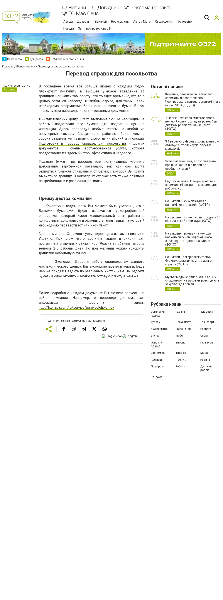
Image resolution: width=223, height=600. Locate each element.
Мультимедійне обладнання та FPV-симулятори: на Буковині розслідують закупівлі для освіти (192, 280)
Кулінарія (157, 359)
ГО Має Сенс (83, 14)
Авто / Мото (142, 21)
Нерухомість (120, 21)
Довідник (108, 8)
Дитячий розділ (206, 368)
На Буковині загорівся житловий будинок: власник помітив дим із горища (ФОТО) (188, 260)
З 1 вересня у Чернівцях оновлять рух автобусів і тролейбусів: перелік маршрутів (192, 145)
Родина (205, 359)
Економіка (158, 352)
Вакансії (101, 21)
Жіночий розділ (156, 344)
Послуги (181, 359)
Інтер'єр (181, 352)
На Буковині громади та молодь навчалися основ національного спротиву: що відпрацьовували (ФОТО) (188, 239)
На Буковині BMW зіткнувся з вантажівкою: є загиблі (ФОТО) (187, 202)
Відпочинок (183, 328)
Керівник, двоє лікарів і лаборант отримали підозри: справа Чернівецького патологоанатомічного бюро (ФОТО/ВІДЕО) (192, 99)
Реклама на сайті (150, 8)
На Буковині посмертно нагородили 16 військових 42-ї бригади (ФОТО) (192, 219)
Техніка (180, 311)
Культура (206, 342)
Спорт (204, 335)
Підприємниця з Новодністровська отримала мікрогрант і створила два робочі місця (191, 184)
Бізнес (155, 335)
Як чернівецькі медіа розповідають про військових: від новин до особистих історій (190, 164)
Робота (180, 366)
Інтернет (181, 342)
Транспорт (207, 321)
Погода (68, 28)
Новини (77, 8)
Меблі (179, 335)
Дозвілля (84, 21)
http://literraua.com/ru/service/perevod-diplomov (76, 307)
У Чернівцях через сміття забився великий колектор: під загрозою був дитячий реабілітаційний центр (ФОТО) (191, 123)
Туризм (155, 321)
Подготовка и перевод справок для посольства (82, 143)
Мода (204, 352)
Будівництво (159, 328)
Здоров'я (206, 311)
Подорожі (157, 366)
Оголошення (164, 21)
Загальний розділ (158, 313)
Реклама (156, 377)
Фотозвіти (184, 21)
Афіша (68, 21)
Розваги (205, 328)
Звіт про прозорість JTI (94, 28)
